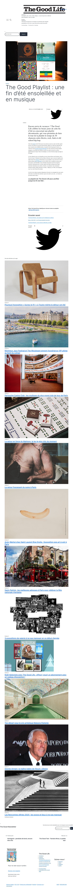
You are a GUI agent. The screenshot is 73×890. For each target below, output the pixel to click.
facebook (60, 861)
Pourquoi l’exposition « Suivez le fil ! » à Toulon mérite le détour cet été (35, 305)
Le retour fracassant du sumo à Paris (20, 487)
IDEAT (58, 884)
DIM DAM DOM (63, 884)
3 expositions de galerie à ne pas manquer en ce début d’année (32, 638)
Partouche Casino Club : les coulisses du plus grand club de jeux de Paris (36, 395)
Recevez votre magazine (14, 870)
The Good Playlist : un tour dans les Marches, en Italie (39, 222)
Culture (7, 83)
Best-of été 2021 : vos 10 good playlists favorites (39, 220)
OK (71, 828)
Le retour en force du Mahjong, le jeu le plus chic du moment (31, 441)
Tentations (36, 16)
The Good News (24, 25)
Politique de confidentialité (25, 884)
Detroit (37, 159)
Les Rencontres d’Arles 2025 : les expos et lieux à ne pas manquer (33, 815)
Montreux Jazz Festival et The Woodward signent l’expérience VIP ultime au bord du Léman (36, 352)
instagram (60, 864)
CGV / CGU (17, 884)
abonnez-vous (64, 9)
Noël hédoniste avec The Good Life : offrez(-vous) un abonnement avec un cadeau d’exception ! (35, 676)
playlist (34, 143)
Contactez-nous (40, 884)
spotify (59, 865)
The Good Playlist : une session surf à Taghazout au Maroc (41, 217)
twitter (59, 863)
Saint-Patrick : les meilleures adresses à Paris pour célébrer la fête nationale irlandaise (33, 591)
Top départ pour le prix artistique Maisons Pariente (27, 723)
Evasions (23, 19)
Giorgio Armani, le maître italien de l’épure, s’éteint (26, 769)
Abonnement (9, 886)
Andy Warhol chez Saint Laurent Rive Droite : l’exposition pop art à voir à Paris (36, 543)
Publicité (34, 884)
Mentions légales (10, 884)
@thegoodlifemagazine (34, 210)
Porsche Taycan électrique (41, 148)
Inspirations (35, 22)
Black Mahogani (38, 161)
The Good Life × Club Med (33, 25)
